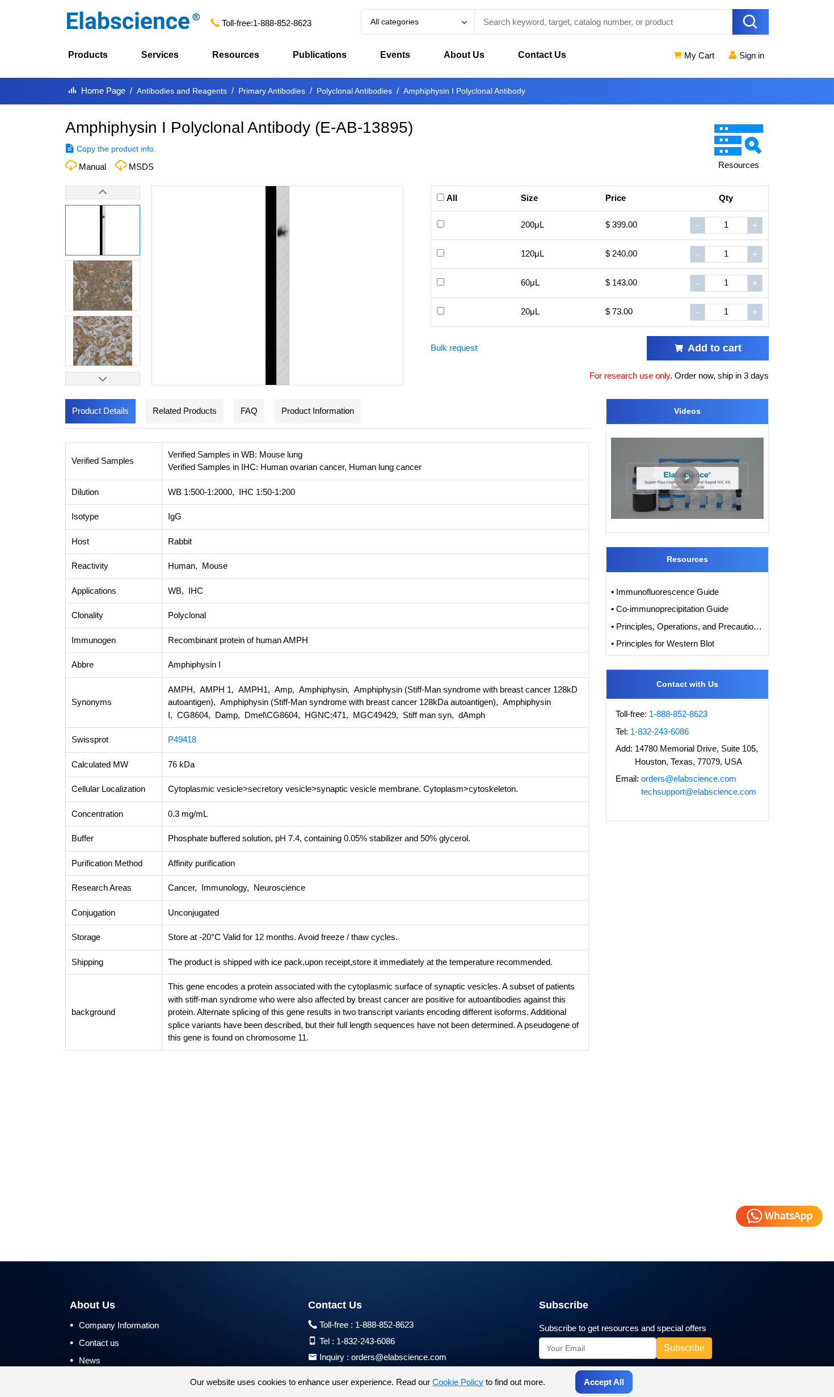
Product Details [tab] (100, 411)
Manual (92, 166)
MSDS (141, 166)
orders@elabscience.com (688, 778)
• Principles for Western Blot (662, 643)
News (85, 1360)
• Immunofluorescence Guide (665, 592)
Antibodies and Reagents (182, 90)
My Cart (698, 55)
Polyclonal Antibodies (354, 90)
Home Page (103, 90)
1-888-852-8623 (282, 23)
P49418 (182, 739)
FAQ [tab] (249, 411)
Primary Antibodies (271, 90)
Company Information (114, 1325)
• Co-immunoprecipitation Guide (669, 609)
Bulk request (454, 348)
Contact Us (542, 55)
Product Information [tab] (317, 411)
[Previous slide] (102, 192)
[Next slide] (102, 378)
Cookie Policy (457, 1382)
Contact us (94, 1342)
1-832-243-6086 (659, 731)
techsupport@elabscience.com (698, 791)
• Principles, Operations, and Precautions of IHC (687, 626)
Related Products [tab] (185, 411)
